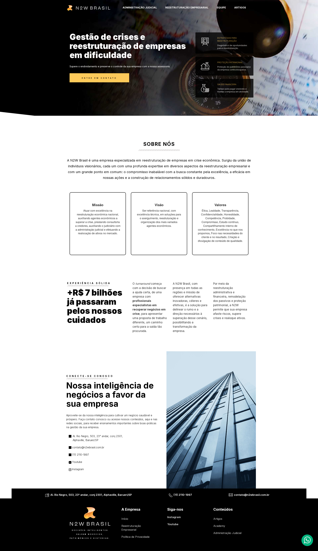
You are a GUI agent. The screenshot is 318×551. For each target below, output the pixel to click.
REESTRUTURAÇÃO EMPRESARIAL (187, 7)
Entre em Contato (99, 78)
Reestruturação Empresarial (131, 527)
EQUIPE (221, 7)
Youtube (172, 524)
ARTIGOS (240, 7)
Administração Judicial (227, 533)
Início (124, 518)
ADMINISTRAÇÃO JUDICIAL (140, 7)
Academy (219, 526)
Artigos (217, 518)
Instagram (174, 517)
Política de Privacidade (135, 536)
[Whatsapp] (307, 540)
